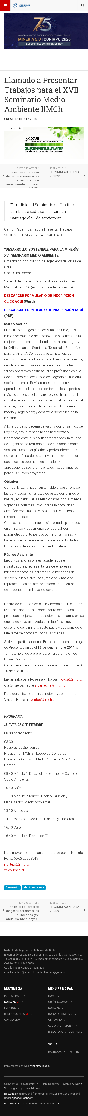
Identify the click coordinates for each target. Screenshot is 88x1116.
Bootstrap (10, 1093)
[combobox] (82, 5)
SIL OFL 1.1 (52, 1103)
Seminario (12, 887)
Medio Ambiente (33, 887)
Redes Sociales (14, 1013)
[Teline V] (21, 5)
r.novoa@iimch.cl (71, 679)
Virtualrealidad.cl (40, 1066)
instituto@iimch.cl (17, 864)
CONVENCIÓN (12, 1019)
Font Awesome (13, 1103)
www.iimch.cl (14, 870)
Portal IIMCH (12, 995)
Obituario (55, 1019)
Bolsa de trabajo (60, 1013)
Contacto (75, 1031)
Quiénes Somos (58, 1001)
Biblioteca (55, 1031)
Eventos (10, 1007)
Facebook (54, 1051)
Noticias (10, 1001)
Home (52, 995)
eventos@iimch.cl (42, 700)
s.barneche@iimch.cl (50, 685)
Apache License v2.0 (24, 1098)
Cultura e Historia (60, 1025)
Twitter (73, 1051)
